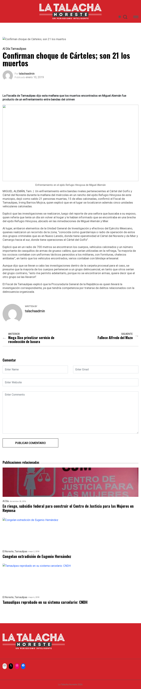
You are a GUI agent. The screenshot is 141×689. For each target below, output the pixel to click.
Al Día (6, 48)
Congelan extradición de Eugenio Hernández (37, 556)
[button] (135, 17)
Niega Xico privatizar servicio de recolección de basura (31, 340)
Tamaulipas (18, 48)
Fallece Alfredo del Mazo (115, 338)
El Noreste (8, 551)
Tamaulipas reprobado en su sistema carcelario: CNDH (45, 602)
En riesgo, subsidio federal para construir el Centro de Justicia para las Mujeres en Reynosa (68, 508)
